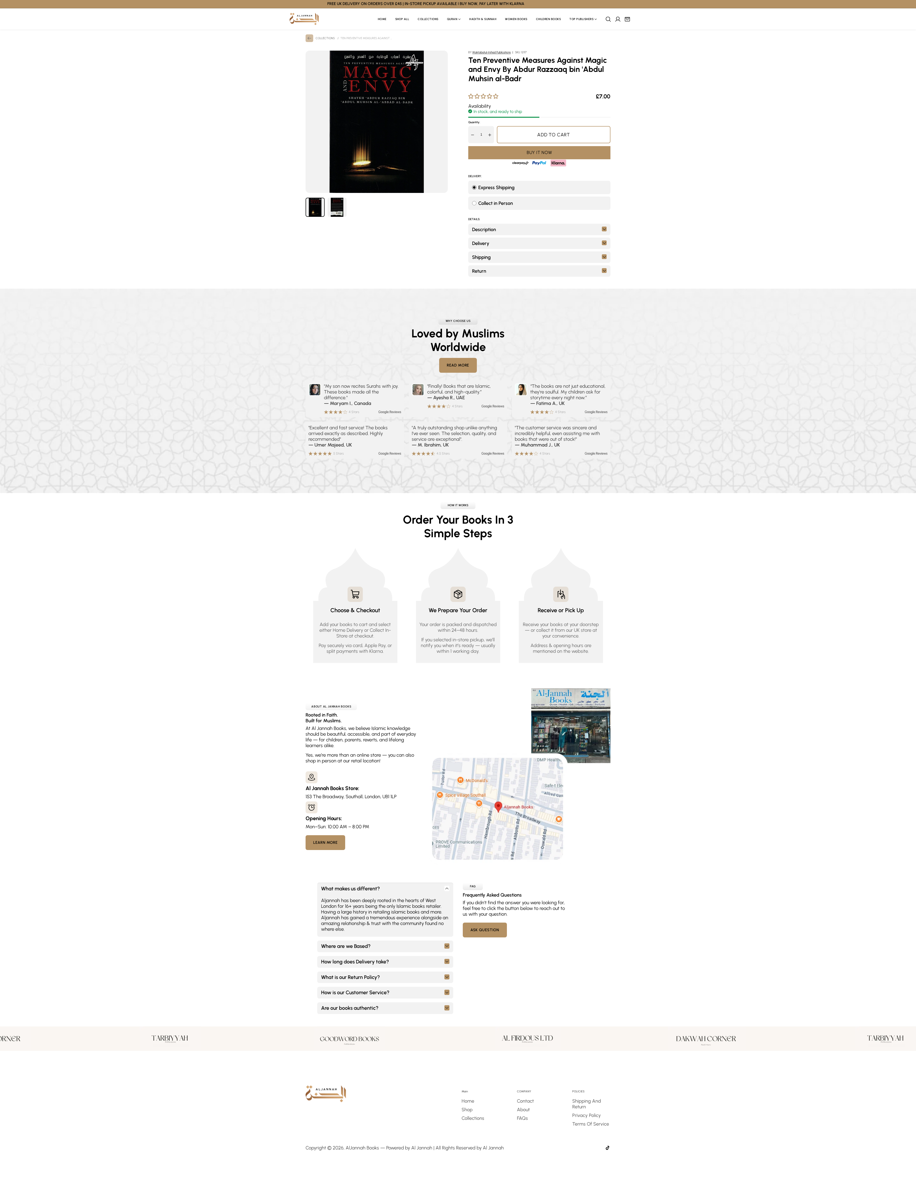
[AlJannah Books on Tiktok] (607, 1148)
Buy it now (539, 152)
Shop (467, 1109)
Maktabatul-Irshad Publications (491, 52)
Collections (473, 1118)
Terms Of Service (590, 1124)
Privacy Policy (586, 1115)
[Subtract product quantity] (472, 134)
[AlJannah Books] (304, 19)
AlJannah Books (362, 1148)
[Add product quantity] (489, 134)
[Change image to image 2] (337, 207)
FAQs (522, 1118)
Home (468, 1101)
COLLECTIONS (325, 38)
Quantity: (474, 122)
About (523, 1109)
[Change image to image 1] (315, 207)
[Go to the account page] (617, 19)
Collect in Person (495, 203)
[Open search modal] (608, 19)
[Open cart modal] (627, 19)
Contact (525, 1101)
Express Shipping (496, 187)
